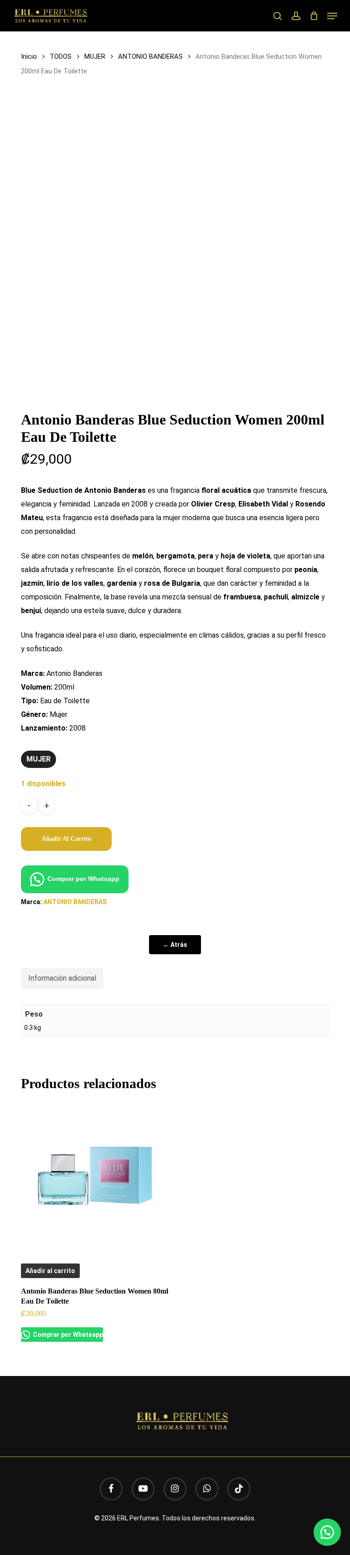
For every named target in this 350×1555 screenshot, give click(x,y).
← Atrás (175, 944)
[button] (332, 15)
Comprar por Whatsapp (83, 879)
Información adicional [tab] (62, 978)
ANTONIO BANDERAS (150, 56)
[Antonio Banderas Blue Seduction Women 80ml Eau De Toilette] (95, 1175)
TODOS (61, 56)
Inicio (29, 56)
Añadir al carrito (66, 838)
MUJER (94, 56)
